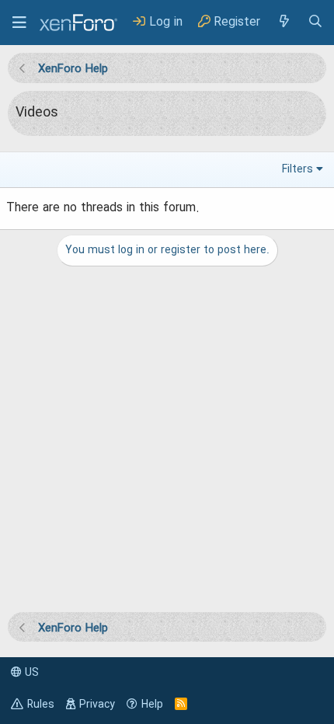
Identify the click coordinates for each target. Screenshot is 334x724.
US (30, 672)
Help (152, 704)
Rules (40, 704)
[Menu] (19, 22)
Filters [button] (297, 169)
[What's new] (283, 22)
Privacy (97, 704)
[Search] (315, 22)
